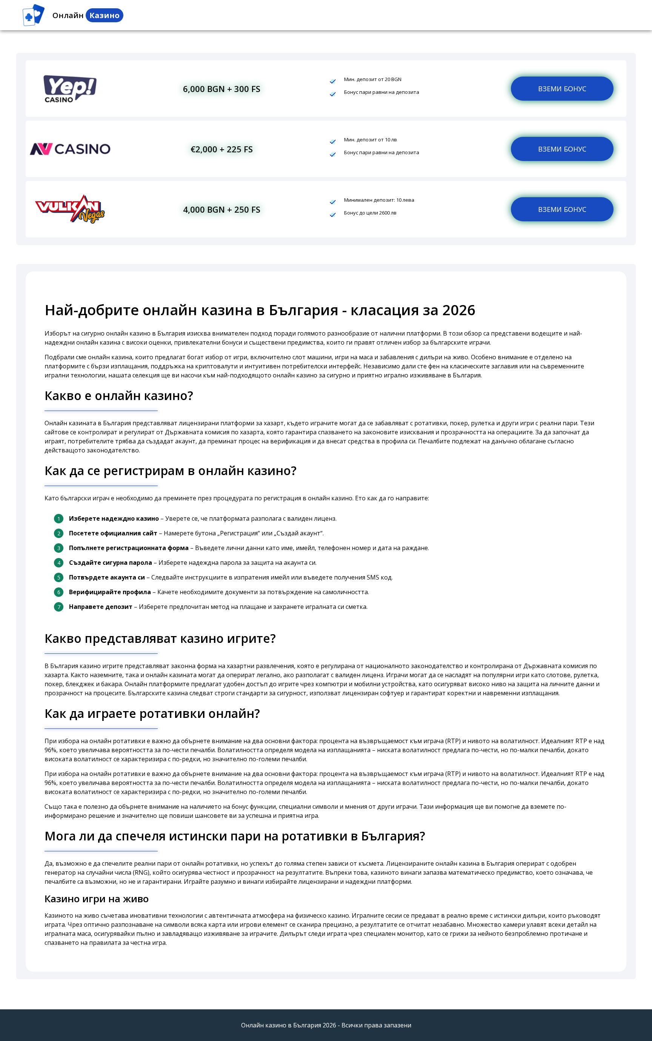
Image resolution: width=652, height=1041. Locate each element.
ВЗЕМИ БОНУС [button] (562, 88)
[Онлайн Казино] (33, 15)
